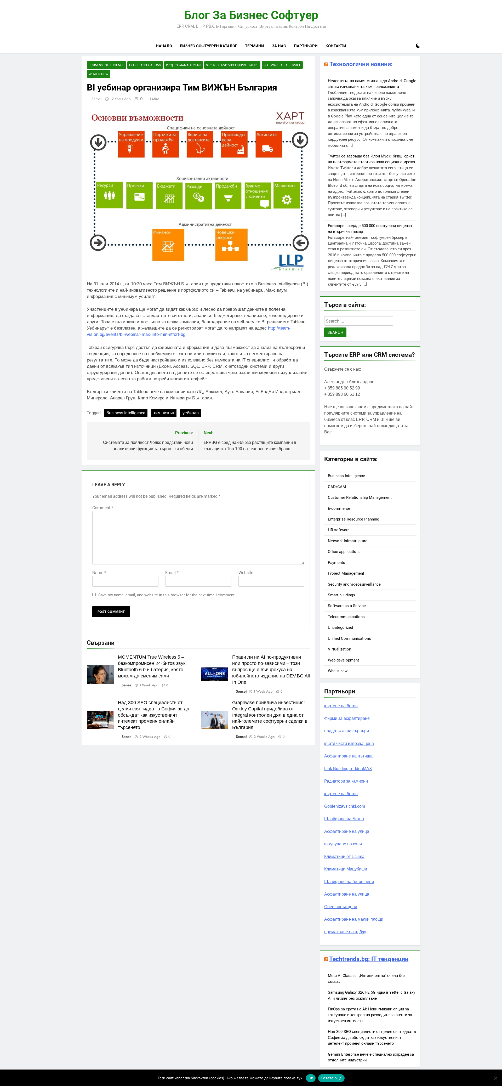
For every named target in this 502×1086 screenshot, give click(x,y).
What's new (99, 74)
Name (99, 572)
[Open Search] (408, 46)
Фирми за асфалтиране (347, 718)
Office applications (145, 65)
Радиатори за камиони (346, 781)
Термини (254, 46)
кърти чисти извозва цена (349, 743)
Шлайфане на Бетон (344, 819)
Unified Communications (349, 638)
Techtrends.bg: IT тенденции (368, 959)
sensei (97, 98)
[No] (495, 1078)
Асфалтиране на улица (346, 831)
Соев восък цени (340, 906)
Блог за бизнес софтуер (251, 15)
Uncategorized (340, 627)
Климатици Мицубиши (345, 869)
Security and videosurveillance (232, 65)
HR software (339, 530)
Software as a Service (282, 65)
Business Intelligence (106, 65)
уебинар (190, 412)
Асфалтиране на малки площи (353, 919)
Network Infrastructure (347, 541)
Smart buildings (341, 595)
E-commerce (339, 508)
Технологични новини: (360, 64)
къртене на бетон (341, 706)
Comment (102, 507)
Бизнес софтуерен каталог (208, 46)
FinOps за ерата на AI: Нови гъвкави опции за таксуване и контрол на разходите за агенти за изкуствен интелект (370, 1015)
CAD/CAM (337, 486)
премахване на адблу (345, 932)
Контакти (336, 46)
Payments (336, 562)
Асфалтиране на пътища (348, 756)
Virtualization (339, 649)
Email (172, 572)
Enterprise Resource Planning (353, 519)
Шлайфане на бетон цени (349, 881)
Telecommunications (346, 616)
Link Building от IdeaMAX (348, 768)
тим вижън (163, 412)
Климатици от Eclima (344, 856)
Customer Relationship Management (360, 497)
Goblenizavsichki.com (344, 806)
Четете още (331, 1078)
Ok (311, 1078)
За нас (279, 46)
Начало (164, 46)
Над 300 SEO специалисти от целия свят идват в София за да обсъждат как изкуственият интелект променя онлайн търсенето (153, 715)
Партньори (306, 46)
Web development (343, 660)
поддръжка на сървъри (346, 731)
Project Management (183, 65)
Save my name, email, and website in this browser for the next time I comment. (167, 595)
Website (245, 572)
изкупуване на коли (343, 844)
